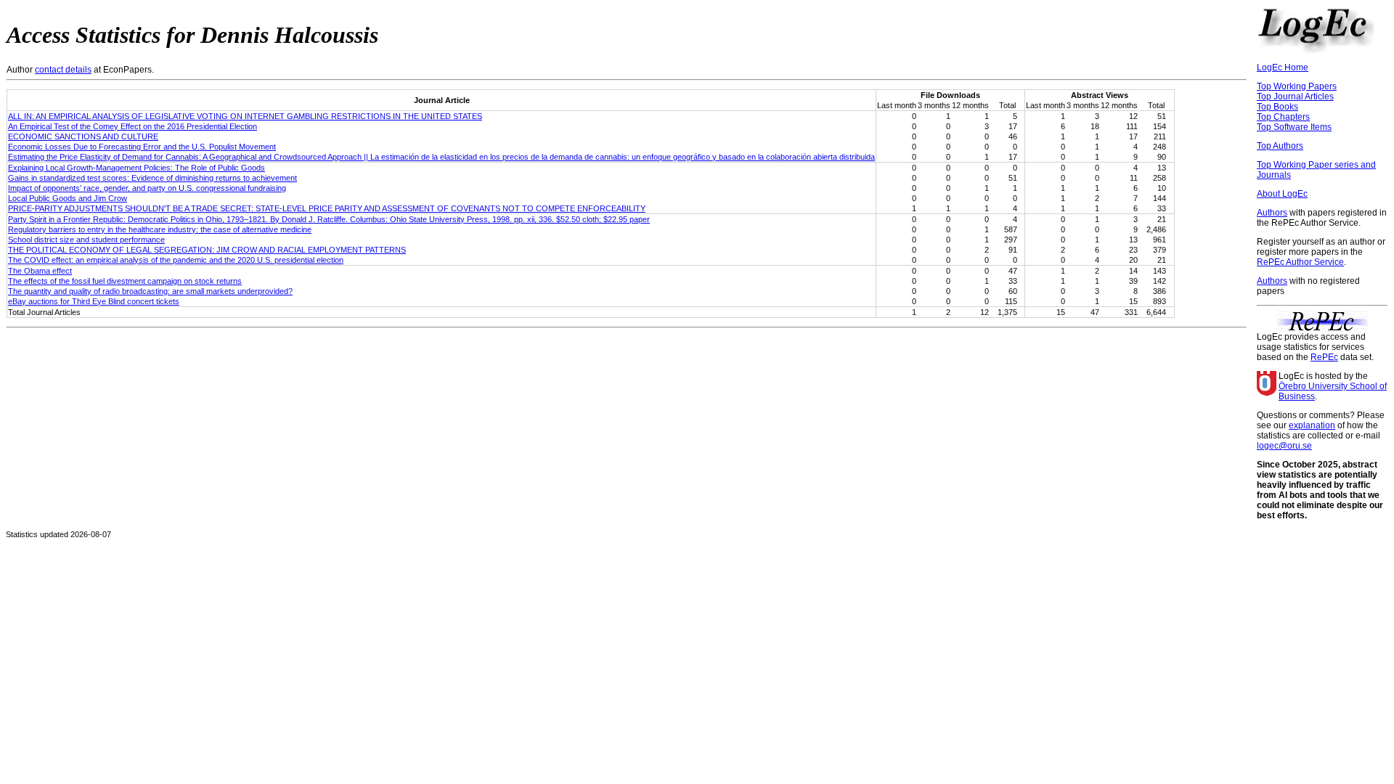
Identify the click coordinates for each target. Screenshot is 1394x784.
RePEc (1324, 357)
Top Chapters (1283, 117)
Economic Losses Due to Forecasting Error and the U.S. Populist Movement (142, 146)
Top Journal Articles (1295, 96)
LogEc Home (1282, 67)
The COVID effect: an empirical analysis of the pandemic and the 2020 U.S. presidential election (175, 260)
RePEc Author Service (1300, 262)
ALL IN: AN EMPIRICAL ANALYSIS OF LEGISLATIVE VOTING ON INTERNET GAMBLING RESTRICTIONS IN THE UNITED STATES (245, 116)
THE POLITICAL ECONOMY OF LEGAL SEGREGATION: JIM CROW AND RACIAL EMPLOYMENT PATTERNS (207, 249)
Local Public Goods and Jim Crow (67, 198)
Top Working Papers (1297, 86)
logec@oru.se (1284, 446)
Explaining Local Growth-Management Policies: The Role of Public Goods (136, 167)
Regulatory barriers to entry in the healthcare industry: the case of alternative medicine (159, 229)
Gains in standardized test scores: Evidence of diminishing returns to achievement (152, 177)
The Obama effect (40, 270)
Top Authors (1280, 146)
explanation (1312, 425)
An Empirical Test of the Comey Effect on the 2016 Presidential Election (132, 126)
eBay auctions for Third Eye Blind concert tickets (93, 301)
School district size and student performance (86, 239)
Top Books (1277, 107)
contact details (63, 70)
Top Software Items (1294, 127)
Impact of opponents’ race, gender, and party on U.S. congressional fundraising (147, 188)
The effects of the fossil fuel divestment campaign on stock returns (125, 281)
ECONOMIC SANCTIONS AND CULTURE (83, 136)
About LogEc (1282, 194)
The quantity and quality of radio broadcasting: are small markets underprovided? (150, 291)
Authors (1272, 213)
